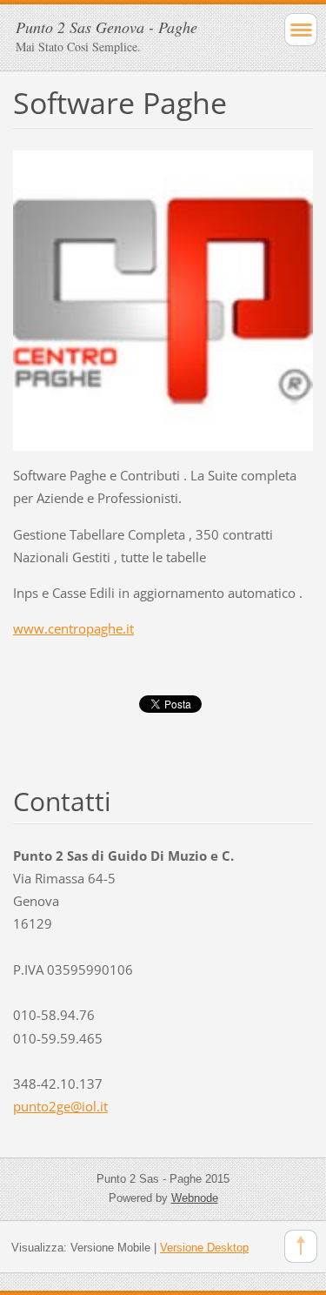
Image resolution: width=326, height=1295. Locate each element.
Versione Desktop (204, 1247)
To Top (300, 1246)
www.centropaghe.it (73, 628)
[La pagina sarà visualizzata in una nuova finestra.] (163, 299)
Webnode (194, 1197)
